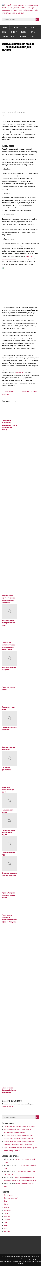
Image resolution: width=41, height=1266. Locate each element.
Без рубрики (8, 1195)
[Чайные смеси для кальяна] (20, 801)
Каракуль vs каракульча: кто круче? (9, 668)
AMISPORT (20, 372)
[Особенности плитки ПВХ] (20, 843)
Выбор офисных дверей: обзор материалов (19, 1126)
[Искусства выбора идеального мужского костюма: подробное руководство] (20, 512)
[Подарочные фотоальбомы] (20, 758)
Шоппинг (13, 32)
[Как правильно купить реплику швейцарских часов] (20, 611)
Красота (23, 32)
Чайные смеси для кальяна (7, 811)
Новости (23, 37)
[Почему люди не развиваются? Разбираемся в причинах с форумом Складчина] (20, 906)
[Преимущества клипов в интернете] (20, 718)
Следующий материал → (30, 391)
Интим (33, 32)
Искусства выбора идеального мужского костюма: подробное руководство (8, 598)
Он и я (4, 32)
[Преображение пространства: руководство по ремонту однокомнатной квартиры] (20, 411)
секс (5, 1228)
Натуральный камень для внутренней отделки (8, 832)
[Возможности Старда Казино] (20, 698)
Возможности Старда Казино (8, 708)
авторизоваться (7, 1106)
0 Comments (21, 112)
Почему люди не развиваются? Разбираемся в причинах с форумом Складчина (9, 918)
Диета (25, 27)
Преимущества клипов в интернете (9, 728)
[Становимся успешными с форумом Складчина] (20, 864)
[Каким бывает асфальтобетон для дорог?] (20, 778)
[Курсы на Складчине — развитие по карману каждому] (20, 884)
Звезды (4, 27)
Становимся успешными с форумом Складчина (9, 874)
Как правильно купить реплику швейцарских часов (8, 622)
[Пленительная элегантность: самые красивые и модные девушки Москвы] (20, 633)
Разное (32, 37)
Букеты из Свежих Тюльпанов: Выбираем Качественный (9, 1090)
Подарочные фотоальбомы (6, 768)
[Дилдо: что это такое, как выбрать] (20, 738)
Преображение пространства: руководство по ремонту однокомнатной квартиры (9, 425)
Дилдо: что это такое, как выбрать (9, 748)
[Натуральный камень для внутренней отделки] (20, 821)
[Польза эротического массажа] (20, 678)
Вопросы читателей (9, 37)
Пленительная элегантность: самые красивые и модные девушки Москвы (8, 645)
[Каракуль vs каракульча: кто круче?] (20, 658)
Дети (32, 27)
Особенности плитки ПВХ (8, 853)
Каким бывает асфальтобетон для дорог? (8, 789)
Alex (4, 112)
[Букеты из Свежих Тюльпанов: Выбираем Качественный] (20, 1005)
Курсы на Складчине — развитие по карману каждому (9, 895)
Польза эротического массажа (8, 688)
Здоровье (15, 27)
